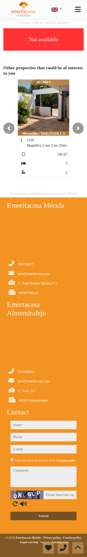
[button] (8, 128)
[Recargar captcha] (15, 503)
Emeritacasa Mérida (29, 537)
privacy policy (68, 460)
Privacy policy (52, 537)
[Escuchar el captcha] (23, 503)
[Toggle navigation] (77, 9)
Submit (44, 516)
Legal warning (29, 542)
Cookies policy (72, 537)
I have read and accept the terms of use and (45, 460)
